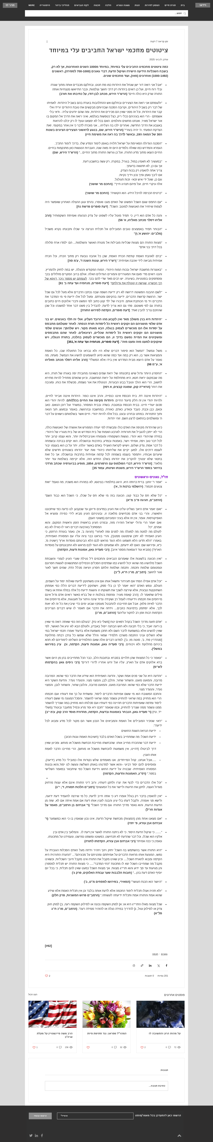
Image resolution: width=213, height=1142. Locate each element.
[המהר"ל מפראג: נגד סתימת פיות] (107, 1014)
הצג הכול (32, 994)
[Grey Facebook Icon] (42, 1135)
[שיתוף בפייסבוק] (166, 965)
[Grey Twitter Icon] (31, 1135)
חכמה (155, 954)
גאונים (164, 954)
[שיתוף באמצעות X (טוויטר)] (158, 965)
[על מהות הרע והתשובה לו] (160, 1014)
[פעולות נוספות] (47, 41)
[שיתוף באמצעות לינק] (142, 965)
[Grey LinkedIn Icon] (36, 1135)
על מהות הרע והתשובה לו (165, 1033)
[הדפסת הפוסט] (133, 965)
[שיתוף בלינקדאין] (150, 965)
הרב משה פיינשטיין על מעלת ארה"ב (55, 1035)
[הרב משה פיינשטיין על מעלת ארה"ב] (52, 1014)
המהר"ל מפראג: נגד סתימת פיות (106, 1033)
